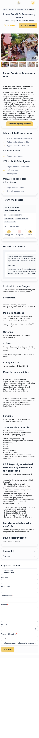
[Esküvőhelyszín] (18, 3)
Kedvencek (11, 25)
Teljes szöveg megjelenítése (19, 124)
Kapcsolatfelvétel (28, 25)
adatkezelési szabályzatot (25, 643)
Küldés (9, 649)
